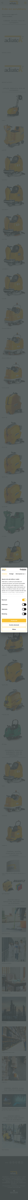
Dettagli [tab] (11, 573)
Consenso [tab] (4, 573)
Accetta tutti (14, 620)
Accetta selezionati (14, 625)
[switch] (24, 604)
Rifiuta (14, 629)
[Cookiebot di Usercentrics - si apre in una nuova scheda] (20, 570)
